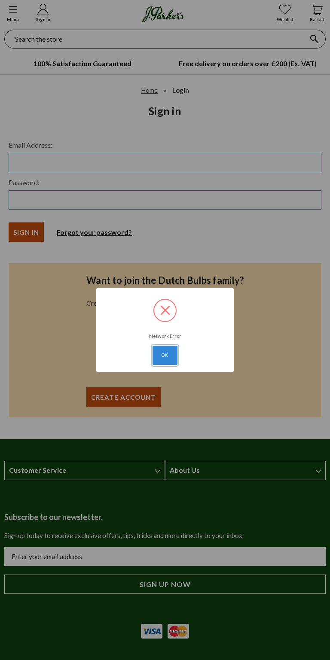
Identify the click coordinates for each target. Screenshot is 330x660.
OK (165, 355)
